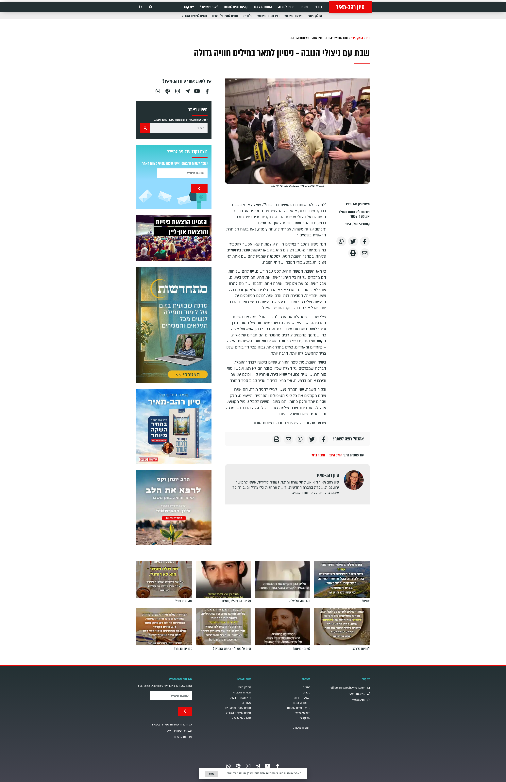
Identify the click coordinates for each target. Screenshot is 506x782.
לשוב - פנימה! (301, 648)
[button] (150, 7)
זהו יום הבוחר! (183, 648)
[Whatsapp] (158, 90)
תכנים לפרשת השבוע (194, 15)
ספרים (304, 7)
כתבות (318, 7)
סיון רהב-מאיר (350, 7)
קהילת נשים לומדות (235, 7)
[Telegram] (187, 90)
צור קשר (188, 7)
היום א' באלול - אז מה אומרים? (232, 648)
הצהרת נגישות (301, 728)
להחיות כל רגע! (360, 648)
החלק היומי (315, 15)
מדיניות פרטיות (183, 737)
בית (368, 38)
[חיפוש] (145, 128)
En (141, 7)
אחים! (366, 601)
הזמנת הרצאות (263, 7)
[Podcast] (167, 90)
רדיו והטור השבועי (268, 15)
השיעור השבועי (293, 15)
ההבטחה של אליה (299, 601)
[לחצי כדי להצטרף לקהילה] (173, 325)
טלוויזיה (247, 15)
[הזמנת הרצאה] (173, 238)
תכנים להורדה (286, 7)
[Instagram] (177, 90)
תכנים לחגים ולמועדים (225, 15)
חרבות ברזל (318, 455)
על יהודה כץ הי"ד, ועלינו (236, 601)
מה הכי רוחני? (183, 601)
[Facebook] (207, 90)
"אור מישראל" (209, 7)
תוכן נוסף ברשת (241, 718)
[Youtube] (197, 90)
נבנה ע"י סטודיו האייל (179, 731)
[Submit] (199, 188)
